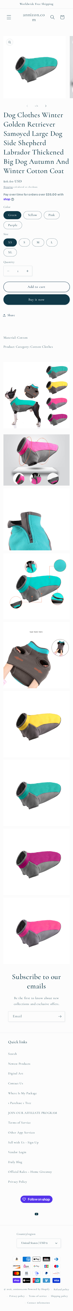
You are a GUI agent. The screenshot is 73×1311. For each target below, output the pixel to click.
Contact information (38, 1302)
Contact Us (15, 1083)
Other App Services (21, 1132)
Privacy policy (17, 1296)
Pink (51, 215)
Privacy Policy (17, 1181)
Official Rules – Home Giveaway (30, 1172)
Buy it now (36, 300)
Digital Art (15, 1073)
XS (10, 242)
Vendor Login (17, 1152)
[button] (9, 17)
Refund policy (61, 1289)
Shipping (8, 187)
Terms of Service (19, 1122)
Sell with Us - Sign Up (23, 1142)
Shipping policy (59, 1296)
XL (10, 252)
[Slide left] (27, 105)
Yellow (32, 215)
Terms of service (38, 1296)
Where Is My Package (22, 1093)
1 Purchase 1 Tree (19, 1103)
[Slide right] (45, 105)
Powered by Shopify (39, 1289)
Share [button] (11, 315)
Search (12, 1054)
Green (12, 215)
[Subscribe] (60, 1016)
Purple (13, 225)
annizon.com (20, 1289)
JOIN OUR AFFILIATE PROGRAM (32, 1113)
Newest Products (19, 1063)
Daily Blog (15, 1162)
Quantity (9, 262)
